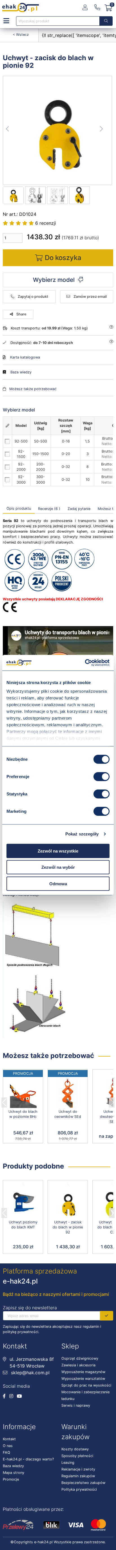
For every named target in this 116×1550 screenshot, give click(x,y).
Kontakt (9, 1439)
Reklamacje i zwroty (78, 1469)
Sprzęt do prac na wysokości (86, 1385)
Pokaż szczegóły (82, 834)
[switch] (101, 776)
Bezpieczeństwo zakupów (83, 1483)
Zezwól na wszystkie (58, 850)
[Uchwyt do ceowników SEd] (68, 1093)
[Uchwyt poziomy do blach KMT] (23, 1204)
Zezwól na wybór (58, 867)
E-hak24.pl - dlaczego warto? (28, 1459)
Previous (4, 1101)
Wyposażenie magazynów (83, 1372)
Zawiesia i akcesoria (78, 1365)
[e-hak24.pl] (20, 7)
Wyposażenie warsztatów (83, 1378)
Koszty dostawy (75, 1449)
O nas (8, 1446)
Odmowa (58, 883)
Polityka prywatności (79, 1489)
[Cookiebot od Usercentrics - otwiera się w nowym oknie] (85, 662)
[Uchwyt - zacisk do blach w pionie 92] (58, 130)
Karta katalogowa (25, 357)
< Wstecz (21, 34)
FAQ (6, 1452)
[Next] (112, 1101)
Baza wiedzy (21, 372)
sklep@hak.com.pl (30, 1372)
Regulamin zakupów (78, 1476)
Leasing (67, 1462)
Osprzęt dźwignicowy (79, 1358)
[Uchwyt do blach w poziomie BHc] (23, 1093)
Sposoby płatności (77, 1456)
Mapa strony (13, 1473)
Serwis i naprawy (75, 1405)
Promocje (11, 1479)
